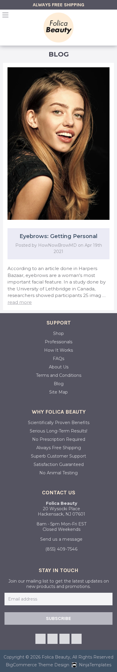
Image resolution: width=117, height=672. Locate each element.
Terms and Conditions (58, 375)
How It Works (58, 350)
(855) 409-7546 (61, 549)
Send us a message (61, 539)
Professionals (58, 342)
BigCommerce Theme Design (37, 665)
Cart (111, 17)
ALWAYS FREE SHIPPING (58, 4)
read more (20, 302)
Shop (58, 333)
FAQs (58, 358)
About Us (58, 367)
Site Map (58, 392)
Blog (59, 383)
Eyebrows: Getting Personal (59, 236)
